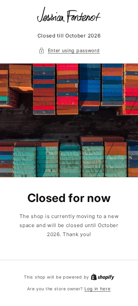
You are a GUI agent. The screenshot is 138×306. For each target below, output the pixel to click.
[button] (69, 50)
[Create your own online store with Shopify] (102, 277)
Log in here (97, 288)
